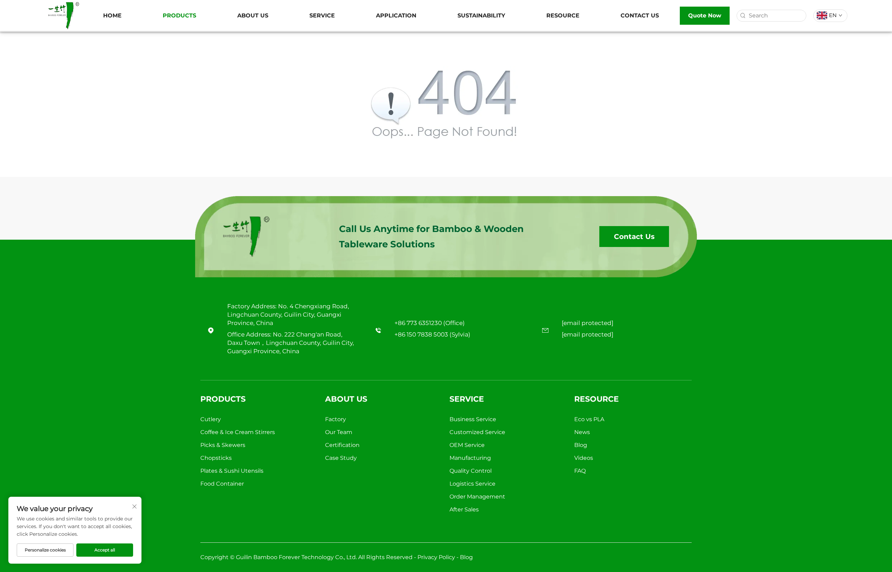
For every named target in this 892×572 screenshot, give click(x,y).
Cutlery (210, 419)
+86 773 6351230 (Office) (429, 322)
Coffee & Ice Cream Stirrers (237, 432)
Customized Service (477, 432)
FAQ (580, 470)
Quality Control (470, 470)
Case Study (341, 458)
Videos (583, 458)
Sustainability (481, 15)
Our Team (338, 432)
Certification (342, 445)
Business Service (472, 419)
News (582, 432)
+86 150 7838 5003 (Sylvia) (432, 334)
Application (396, 15)
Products (179, 15)
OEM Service (467, 445)
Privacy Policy (436, 557)
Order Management (477, 496)
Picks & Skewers (222, 445)
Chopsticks (216, 458)
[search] (742, 16)
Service (322, 15)
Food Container (222, 483)
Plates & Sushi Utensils (231, 470)
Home (112, 15)
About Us (252, 15)
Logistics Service (472, 483)
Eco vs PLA (589, 419)
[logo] (63, 15)
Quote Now (704, 15)
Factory (335, 419)
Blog (580, 445)
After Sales (464, 509)
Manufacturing (470, 458)
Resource (562, 15)
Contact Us (640, 15)
